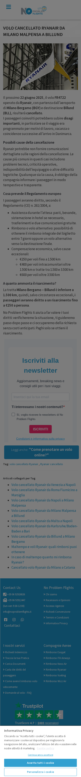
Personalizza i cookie (40, 772)
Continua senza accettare (40, 754)
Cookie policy (45, 748)
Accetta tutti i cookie (40, 763)
